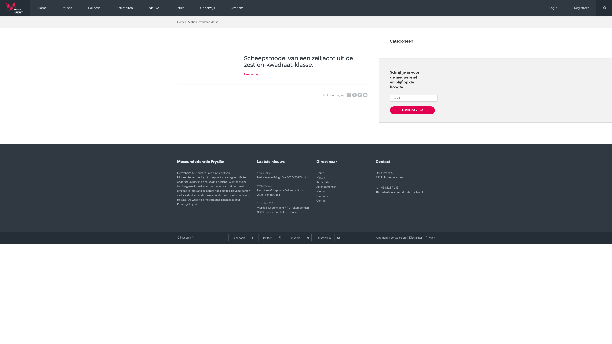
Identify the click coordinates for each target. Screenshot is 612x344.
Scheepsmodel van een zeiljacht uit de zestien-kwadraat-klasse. (298, 61)
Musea (67, 8)
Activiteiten (125, 8)
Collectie (94, 8)
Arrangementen (326, 186)
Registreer (581, 8)
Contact (321, 200)
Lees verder (251, 74)
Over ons (237, 8)
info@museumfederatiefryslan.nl (402, 192)
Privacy (430, 237)
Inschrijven (409, 110)
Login (553, 8)
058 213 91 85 (389, 187)
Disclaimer (415, 237)
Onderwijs (207, 8)
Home (42, 8)
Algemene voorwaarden (391, 237)
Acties (179, 8)
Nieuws (154, 8)
